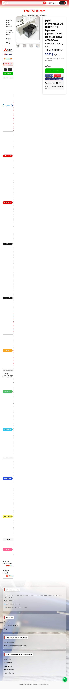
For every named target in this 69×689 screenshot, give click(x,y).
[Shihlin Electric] (8, 54)
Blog (5, 629)
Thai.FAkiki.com (28, 684)
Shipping (55, 58)
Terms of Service (9, 673)
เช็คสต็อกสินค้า (54, 71)
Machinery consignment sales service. (15, 646)
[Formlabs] (8, 59)
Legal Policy (7, 659)
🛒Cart (62, 3)
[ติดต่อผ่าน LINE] (65, 679)
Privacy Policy (8, 663)
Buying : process (9, 642)
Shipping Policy (9, 669)
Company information (11, 625)
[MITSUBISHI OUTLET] (8, 50)
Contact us (7, 622)
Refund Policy (8, 666)
